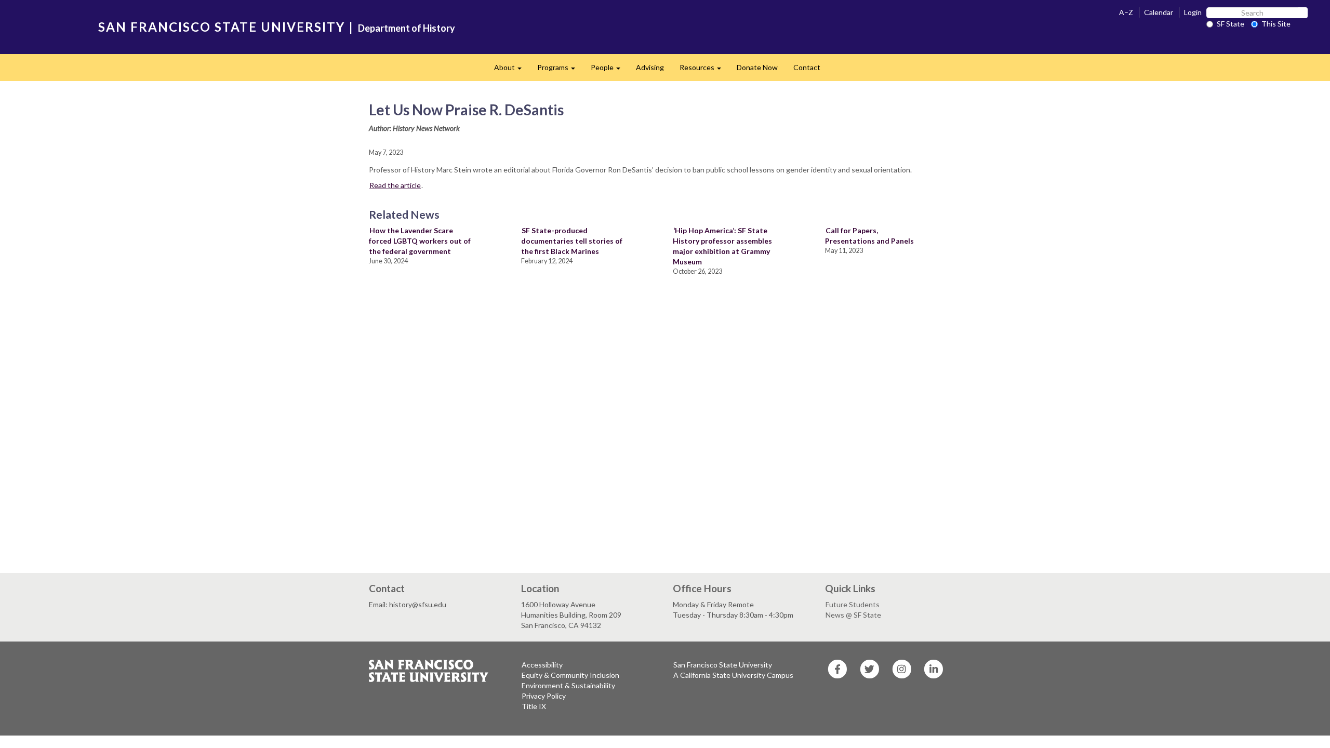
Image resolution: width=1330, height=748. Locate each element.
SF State (1230, 23)
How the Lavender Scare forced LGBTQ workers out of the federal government (420, 241)
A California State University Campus (733, 675)
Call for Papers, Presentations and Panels (869, 235)
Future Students (853, 604)
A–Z (1126, 12)
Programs (560, 70)
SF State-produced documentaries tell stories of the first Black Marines (571, 241)
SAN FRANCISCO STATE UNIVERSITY (221, 26)
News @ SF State (853, 614)
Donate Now (757, 67)
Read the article (395, 185)
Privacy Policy (544, 695)
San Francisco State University (722, 664)
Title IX (534, 706)
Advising (650, 67)
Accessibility (542, 664)
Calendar (1158, 12)
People (609, 70)
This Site (1276, 23)
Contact (806, 67)
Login (1193, 12)
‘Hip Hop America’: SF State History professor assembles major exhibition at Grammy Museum (722, 246)
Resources (704, 70)
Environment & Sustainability (568, 685)
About (511, 70)
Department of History (406, 28)
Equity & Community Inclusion (570, 675)
